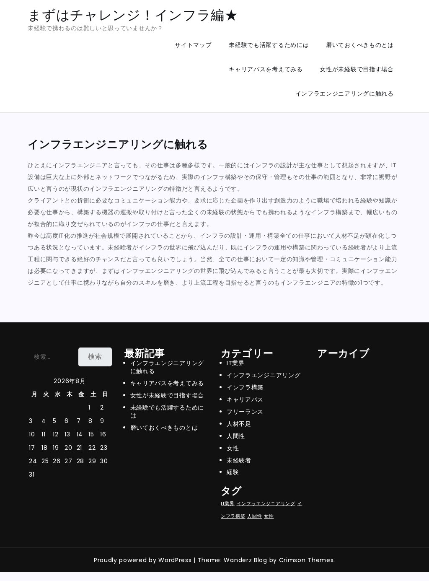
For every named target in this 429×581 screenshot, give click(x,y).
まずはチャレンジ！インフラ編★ (133, 14)
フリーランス (245, 411)
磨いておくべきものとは (360, 45)
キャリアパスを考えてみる (265, 69)
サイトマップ (193, 45)
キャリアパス (245, 399)
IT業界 (236, 363)
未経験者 (239, 460)
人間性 (236, 436)
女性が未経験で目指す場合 (356, 69)
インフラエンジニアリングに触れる (344, 93)
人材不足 (239, 424)
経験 (233, 472)
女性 (233, 448)
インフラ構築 (245, 387)
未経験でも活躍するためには (269, 45)
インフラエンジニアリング (263, 375)
